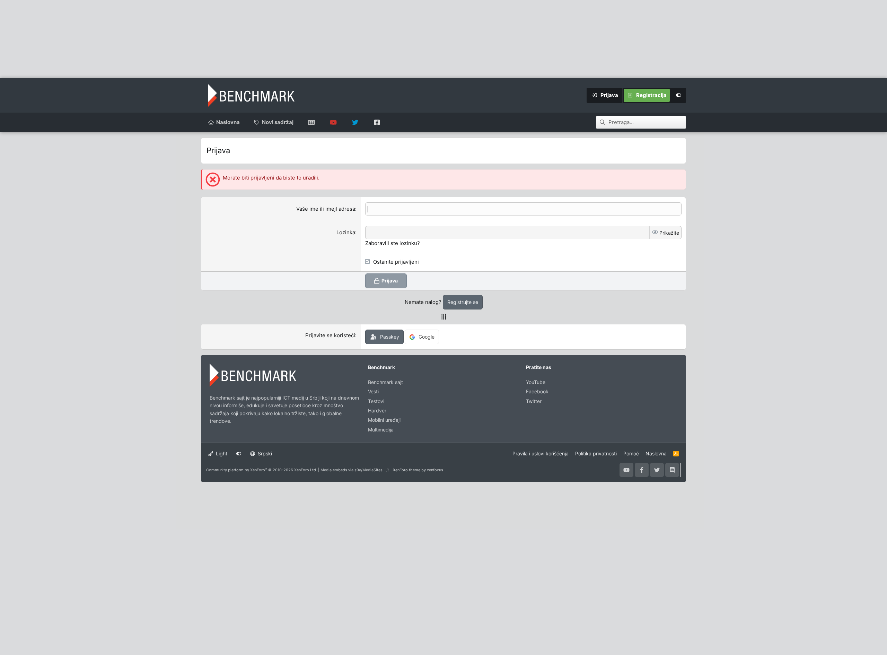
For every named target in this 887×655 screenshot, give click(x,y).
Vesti (373, 391)
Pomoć (631, 453)
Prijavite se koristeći (330, 335)
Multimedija (381, 430)
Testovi (376, 401)
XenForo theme (406, 470)
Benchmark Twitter (355, 122)
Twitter (534, 401)
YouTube (535, 382)
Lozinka (345, 232)
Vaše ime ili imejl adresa (325, 209)
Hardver (377, 410)
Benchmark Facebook (377, 122)
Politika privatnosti (596, 453)
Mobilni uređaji (384, 420)
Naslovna (228, 122)
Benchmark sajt (311, 122)
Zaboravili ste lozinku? (392, 243)
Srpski (264, 453)
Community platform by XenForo (261, 470)
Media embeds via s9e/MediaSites (351, 470)
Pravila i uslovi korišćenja (540, 453)
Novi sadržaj (277, 122)
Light (220, 453)
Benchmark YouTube (333, 122)
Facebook (537, 391)
